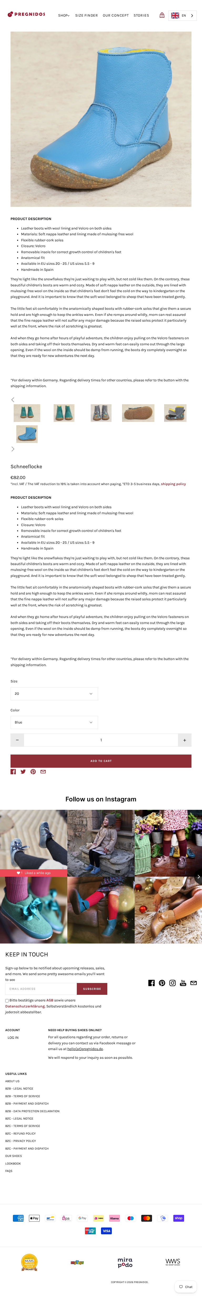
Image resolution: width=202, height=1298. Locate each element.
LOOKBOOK (13, 1163)
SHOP (63, 15)
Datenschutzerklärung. (25, 1006)
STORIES (141, 15)
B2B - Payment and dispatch (27, 1103)
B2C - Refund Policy (20, 1133)
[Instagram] (172, 984)
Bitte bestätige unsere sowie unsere (53, 1006)
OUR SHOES (13, 1156)
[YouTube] (183, 984)
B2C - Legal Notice (19, 1118)
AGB (49, 1000)
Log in (13, 1037)
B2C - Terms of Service (22, 1126)
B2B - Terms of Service (22, 1096)
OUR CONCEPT (116, 15)
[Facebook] (151, 984)
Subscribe (92, 989)
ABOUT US (12, 1081)
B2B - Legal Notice (19, 1088)
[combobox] (182, 16)
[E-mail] (193, 984)
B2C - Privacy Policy (20, 1141)
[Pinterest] (162, 984)
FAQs (8, 1171)
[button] (27, 413)
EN (184, 15)
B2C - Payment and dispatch (27, 1148)
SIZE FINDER (86, 15)
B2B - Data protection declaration (32, 1111)
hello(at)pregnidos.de (85, 1049)
